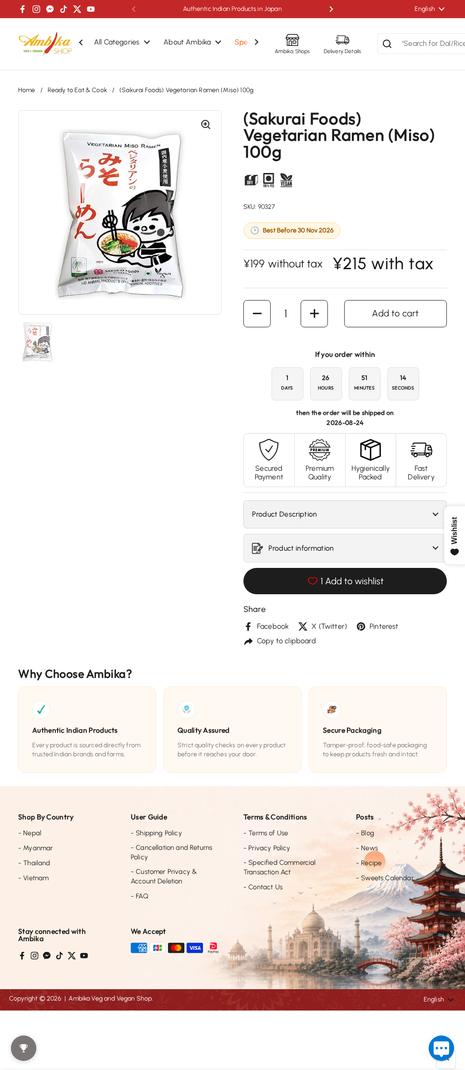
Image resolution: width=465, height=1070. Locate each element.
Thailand (34, 863)
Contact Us (262, 887)
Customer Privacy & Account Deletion (164, 876)
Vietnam (33, 878)
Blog (365, 833)
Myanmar (35, 848)
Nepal (29, 833)
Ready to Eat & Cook (77, 90)
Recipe (368, 863)
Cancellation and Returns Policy (171, 852)
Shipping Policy (156, 833)
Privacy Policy (267, 848)
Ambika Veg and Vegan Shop (110, 998)
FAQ (139, 896)
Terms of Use (265, 833)
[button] (257, 313)
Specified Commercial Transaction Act (279, 867)
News (367, 848)
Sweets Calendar (385, 878)
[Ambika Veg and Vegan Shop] (45, 44)
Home (26, 90)
